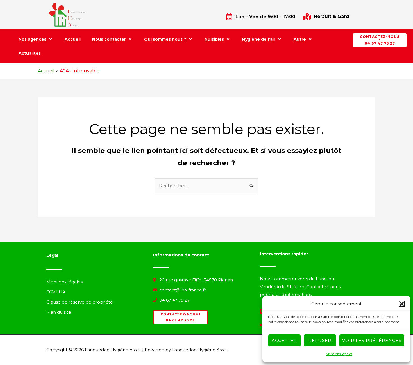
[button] (402, 304)
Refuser (319, 340)
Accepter (284, 340)
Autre (300, 39)
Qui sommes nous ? (165, 39)
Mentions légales (339, 354)
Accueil (73, 39)
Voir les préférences (371, 340)
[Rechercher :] (206, 186)
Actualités (30, 53)
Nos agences (32, 39)
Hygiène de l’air (258, 39)
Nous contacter (109, 39)
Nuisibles (214, 39)
